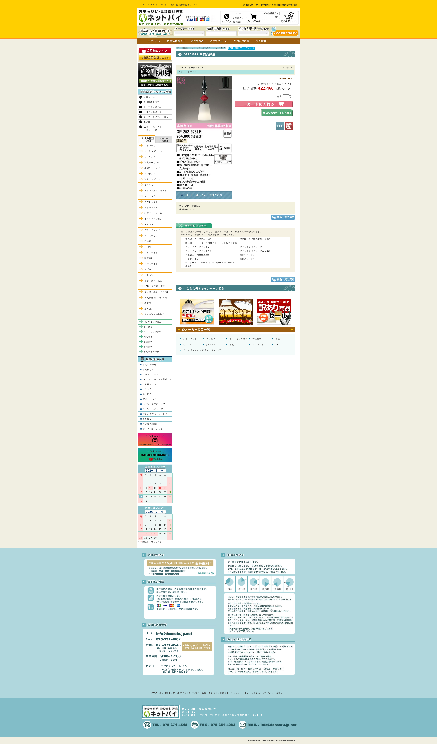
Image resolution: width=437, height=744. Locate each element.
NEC (278, 344)
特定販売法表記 (150, 424)
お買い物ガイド (178, 693)
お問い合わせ (149, 364)
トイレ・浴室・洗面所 (155, 190)
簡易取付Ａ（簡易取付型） (198, 239)
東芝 (231, 344)
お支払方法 (148, 394)
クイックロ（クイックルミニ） (255, 251)
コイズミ (210, 339)
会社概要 (147, 419)
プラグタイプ (192, 258)
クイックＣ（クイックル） (198, 251)
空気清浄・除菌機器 (154, 314)
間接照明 (148, 258)
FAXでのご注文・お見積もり (157, 379)
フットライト (151, 252)
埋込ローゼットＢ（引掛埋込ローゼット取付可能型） (212, 243)
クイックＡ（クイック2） (198, 247)
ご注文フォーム (150, 374)
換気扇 (147, 303)
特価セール (149, 97)
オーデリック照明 (238, 339)
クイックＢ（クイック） (252, 247)
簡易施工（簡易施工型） (197, 255)
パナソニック (190, 339)
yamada (210, 344)
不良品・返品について (154, 404)
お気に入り (238, 18)
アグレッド (258, 344)
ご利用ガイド (149, 384)
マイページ (238, 14)
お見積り (222, 693)
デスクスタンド (152, 230)
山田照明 (148, 346)
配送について (149, 399)
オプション (150, 269)
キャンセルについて (153, 409)
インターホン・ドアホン (156, 292)
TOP (154, 693)
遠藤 (278, 339)
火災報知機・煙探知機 (155, 297)
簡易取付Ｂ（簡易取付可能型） (255, 239)
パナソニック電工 (153, 322)
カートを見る (253, 693)
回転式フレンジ (248, 258)
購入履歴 (237, 22)
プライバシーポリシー (154, 429)
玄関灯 (147, 247)
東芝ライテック (151, 351)
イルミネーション (153, 219)
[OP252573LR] (204, 188)
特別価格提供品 (151, 102)
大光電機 (257, 339)
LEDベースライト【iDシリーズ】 (153, 128)
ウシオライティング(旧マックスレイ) (202, 350)
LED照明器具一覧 (153, 112)
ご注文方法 (148, 389)
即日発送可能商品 (153, 107)
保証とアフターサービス (155, 414)
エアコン (148, 122)
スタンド (148, 224)
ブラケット (150, 185)
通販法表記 (194, 693)
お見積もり (148, 369)
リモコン (148, 275)
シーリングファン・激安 (156, 117)
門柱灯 (147, 241)
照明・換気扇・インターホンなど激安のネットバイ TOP (200, 48)
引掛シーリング (248, 255)
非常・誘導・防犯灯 (154, 280)
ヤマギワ (187, 344)
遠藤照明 (148, 342)
